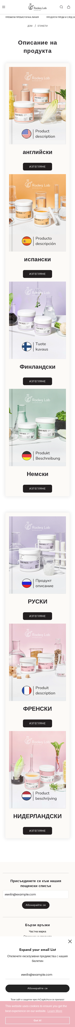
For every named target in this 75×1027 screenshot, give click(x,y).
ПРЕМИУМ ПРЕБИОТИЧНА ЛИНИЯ (22, 17)
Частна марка (37, 931)
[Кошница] (68, 7)
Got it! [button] (38, 1020)
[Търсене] (61, 7)
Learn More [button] (55, 1011)
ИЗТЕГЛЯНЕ (37, 166)
